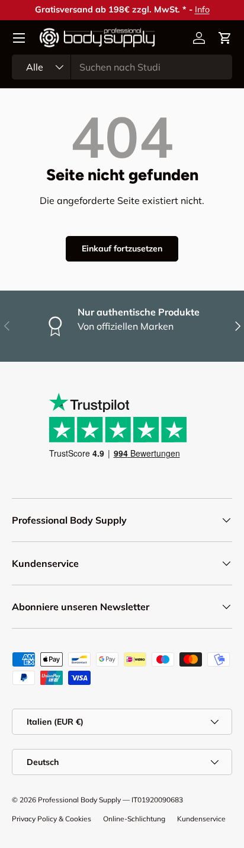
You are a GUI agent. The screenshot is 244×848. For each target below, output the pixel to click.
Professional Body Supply (79, 799)
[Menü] (19, 38)
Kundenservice (201, 818)
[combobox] (122, 67)
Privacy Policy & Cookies (51, 818)
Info (202, 9)
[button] (225, 38)
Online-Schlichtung (134, 818)
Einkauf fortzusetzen (122, 248)
